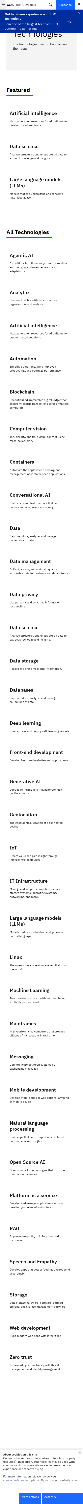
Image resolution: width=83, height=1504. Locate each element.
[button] (51, 5)
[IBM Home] (10, 5)
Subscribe (65, 5)
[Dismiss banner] (79, 13)
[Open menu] (3, 5)
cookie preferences (15, 1480)
